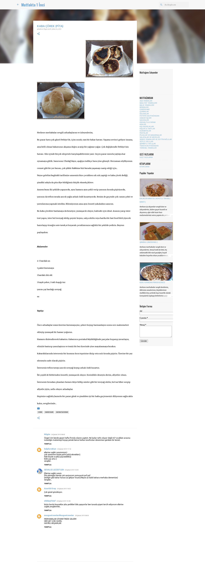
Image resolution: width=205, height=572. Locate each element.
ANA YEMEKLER (146, 101)
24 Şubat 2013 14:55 (64, 488)
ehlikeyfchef (50, 501)
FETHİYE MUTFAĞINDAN (149, 116)
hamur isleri (49, 412)
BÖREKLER (144, 107)
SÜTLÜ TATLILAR (146, 141)
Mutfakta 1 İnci (33, 4)
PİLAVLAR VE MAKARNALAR (151, 135)
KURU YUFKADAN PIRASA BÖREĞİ (152, 282)
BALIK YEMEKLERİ (147, 105)
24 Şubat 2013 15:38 (63, 501)
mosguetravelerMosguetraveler (59, 515)
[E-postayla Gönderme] (38, 409)
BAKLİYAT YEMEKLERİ (148, 103)
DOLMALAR (144, 114)
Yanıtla (47, 444)
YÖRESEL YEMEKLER (148, 148)
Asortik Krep (50, 488)
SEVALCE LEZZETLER (54, 470)
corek (40, 412)
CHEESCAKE (145, 109)
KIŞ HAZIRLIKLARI (147, 126)
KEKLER (143, 124)
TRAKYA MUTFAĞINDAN (149, 146)
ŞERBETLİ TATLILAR (148, 144)
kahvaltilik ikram (62, 412)
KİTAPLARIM (144, 167)
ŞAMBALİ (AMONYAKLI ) (149, 242)
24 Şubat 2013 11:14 (64, 449)
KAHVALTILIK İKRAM (148, 122)
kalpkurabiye (50, 449)
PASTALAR (144, 133)
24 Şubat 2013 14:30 (71, 470)
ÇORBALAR (144, 111)
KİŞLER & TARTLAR (147, 129)
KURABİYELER (145, 131)
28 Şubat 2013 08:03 (82, 515)
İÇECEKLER (144, 120)
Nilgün (47, 434)
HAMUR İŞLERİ (145, 118)
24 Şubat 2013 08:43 (58, 434)
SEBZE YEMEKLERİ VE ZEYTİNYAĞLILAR (156, 139)
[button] (38, 33)
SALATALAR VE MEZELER (150, 137)
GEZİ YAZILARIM (146, 157)
